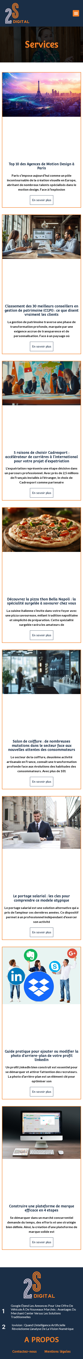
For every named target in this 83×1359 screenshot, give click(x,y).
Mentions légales (57, 1351)
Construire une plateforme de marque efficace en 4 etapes (41, 1208)
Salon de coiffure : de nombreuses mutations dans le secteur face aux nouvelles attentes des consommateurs (41, 745)
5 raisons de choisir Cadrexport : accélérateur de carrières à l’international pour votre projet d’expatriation (41, 456)
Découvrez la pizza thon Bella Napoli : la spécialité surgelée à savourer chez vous (41, 601)
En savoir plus (41, 200)
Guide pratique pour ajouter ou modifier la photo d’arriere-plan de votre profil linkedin (41, 1055)
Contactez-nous (24, 1351)
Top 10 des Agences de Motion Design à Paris (41, 166)
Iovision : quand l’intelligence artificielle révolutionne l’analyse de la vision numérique (43, 1326)
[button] (76, 13)
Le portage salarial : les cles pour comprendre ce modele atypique (41, 898)
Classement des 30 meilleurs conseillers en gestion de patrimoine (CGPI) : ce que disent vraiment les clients (42, 310)
